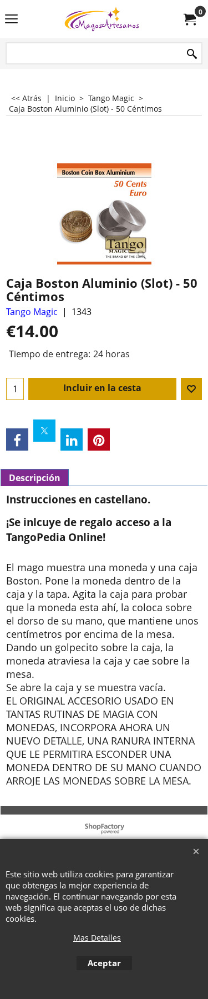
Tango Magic (32, 312)
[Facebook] (17, 439)
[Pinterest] (99, 439)
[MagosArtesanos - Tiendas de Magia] (102, 19)
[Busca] (192, 54)
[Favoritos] (191, 388)
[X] (44, 430)
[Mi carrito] (189, 19)
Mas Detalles (97, 937)
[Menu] (11, 20)
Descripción (34, 478)
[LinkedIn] (71, 439)
